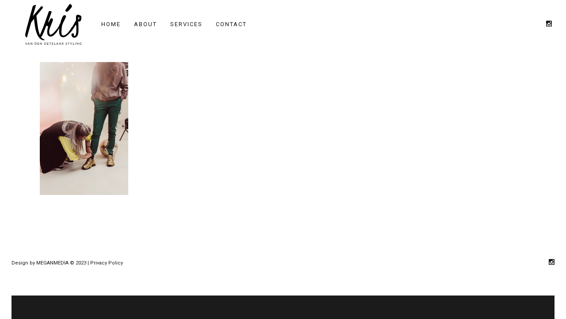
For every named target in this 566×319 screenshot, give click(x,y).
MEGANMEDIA (52, 263)
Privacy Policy (106, 263)
